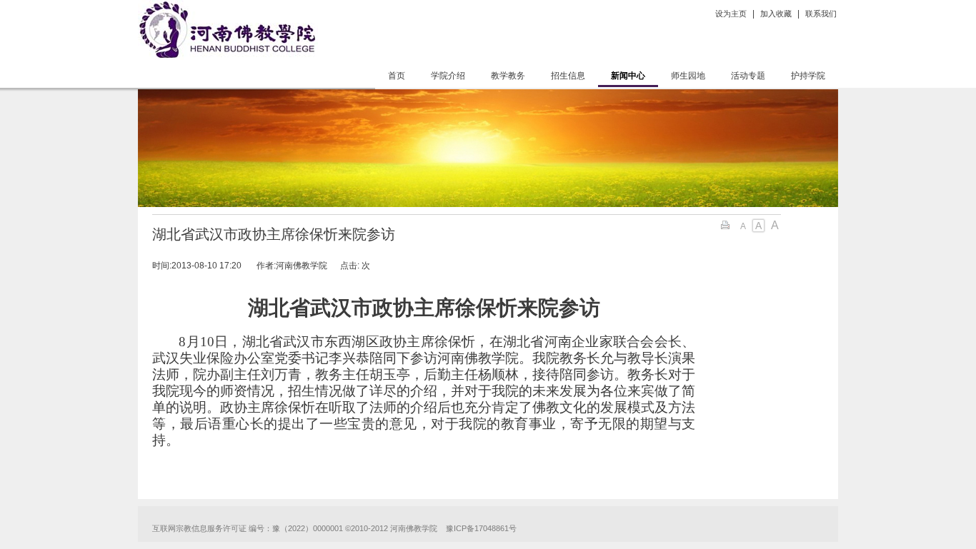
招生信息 (568, 76)
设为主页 (731, 13)
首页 (396, 76)
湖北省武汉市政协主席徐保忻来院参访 (273, 234)
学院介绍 (448, 76)
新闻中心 (628, 76)
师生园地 (688, 76)
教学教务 (508, 76)
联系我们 (821, 13)
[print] (727, 225)
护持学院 (808, 76)
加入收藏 (776, 13)
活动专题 (748, 76)
